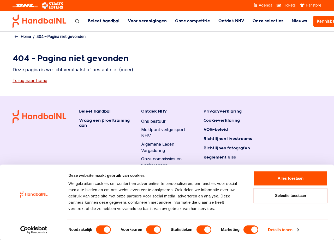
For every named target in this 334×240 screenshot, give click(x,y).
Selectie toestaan (290, 195)
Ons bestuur (153, 121)
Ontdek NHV (231, 21)
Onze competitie (192, 21)
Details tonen (280, 229)
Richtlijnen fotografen (227, 148)
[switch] (153, 229)
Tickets (289, 5)
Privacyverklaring (223, 111)
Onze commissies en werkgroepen (161, 162)
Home (26, 36)
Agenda (265, 5)
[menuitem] (104, 21)
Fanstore (313, 5)
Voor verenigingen (147, 21)
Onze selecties (268, 21)
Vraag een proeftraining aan (104, 123)
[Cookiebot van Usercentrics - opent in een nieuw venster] (34, 230)
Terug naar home (30, 80)
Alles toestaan (290, 178)
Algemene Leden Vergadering (157, 147)
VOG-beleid (216, 130)
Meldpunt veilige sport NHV (163, 132)
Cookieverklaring (222, 120)
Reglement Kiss (220, 157)
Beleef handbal (104, 21)
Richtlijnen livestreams (228, 139)
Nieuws (299, 21)
